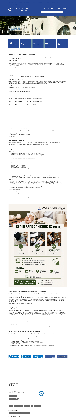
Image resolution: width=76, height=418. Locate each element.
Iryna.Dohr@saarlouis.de (49, 326)
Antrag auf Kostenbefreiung (14, 193)
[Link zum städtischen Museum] (14, 356)
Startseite (11, 2)
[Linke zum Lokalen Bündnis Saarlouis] (38, 356)
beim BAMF (36, 64)
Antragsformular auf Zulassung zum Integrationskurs (38, 183)
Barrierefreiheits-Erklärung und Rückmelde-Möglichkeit (19, 412)
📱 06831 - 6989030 (13, 4)
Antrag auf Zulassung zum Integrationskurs (17, 191)
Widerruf (47, 2)
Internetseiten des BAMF (45, 160)
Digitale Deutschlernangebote (42, 144)
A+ (12, 410)
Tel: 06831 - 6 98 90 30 (13, 396)
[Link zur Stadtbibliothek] (50, 356)
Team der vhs (27, 406)
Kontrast (15, 410)
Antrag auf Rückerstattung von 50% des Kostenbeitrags (19, 197)
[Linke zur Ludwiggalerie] (62, 356)
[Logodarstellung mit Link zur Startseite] (18, 10)
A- (9, 410)
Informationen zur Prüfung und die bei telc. (37, 128)
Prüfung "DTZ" (15, 177)
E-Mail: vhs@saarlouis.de (13, 398)
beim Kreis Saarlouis (29, 64)
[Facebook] (9, 385)
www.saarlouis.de (37, 406)
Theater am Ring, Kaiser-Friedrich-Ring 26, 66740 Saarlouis (19, 392)
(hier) (29, 81)
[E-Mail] (14, 385)
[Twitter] (11, 385)
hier (60, 142)
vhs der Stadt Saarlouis (37, 2)
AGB (32, 406)
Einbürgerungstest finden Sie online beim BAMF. (27, 87)
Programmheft (26, 2)
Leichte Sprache (54, 2)
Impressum (11, 406)
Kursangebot (18, 2)
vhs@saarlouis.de (18, 133)
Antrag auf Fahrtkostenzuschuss (15, 195)
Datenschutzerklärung (19, 406)
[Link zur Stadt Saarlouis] (26, 356)
